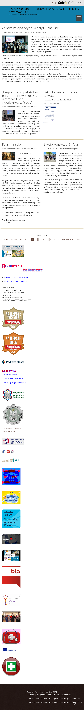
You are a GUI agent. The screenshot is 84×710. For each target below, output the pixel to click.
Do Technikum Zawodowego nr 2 (16, 281)
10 (58, 239)
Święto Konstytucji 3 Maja (61, 144)
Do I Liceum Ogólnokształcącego (16, 277)
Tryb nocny (56, 2)
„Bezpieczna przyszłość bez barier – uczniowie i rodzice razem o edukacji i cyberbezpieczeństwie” (20, 97)
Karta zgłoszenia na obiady (13, 379)
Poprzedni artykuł (16, 239)
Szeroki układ (73, 2)
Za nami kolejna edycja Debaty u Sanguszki (30, 28)
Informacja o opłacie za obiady (15, 383)
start (6, 239)
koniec (78, 239)
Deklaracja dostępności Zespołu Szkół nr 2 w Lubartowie (50, 695)
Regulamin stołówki (11, 375)
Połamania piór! (12, 144)
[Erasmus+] (9, 649)
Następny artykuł (67, 239)
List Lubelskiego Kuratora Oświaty (60, 93)
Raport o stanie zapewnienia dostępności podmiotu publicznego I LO (54, 698)
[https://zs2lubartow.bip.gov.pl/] (11, 577)
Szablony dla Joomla (34, 692)
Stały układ (69, 2)
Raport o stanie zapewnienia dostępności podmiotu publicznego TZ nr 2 (55, 702)
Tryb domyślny (53, 2)
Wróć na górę (74, 703)
